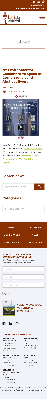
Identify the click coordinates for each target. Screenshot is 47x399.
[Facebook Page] (34, 2)
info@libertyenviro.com (30, 8)
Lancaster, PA (30, 338)
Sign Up (7, 293)
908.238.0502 (10, 382)
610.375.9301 (10, 350)
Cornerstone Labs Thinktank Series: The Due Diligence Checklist (20, 159)
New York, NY (30, 355)
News (35, 235)
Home (11, 227)
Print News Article (16, 91)
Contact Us (11, 242)
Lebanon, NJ (9, 370)
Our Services (12, 235)
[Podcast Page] (42, 2)
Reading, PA (8, 338)
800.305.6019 (37, 5)
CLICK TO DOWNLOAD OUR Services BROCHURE (29, 308)
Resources (35, 242)
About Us (35, 227)
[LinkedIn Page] (39, 2)
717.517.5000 (31, 348)
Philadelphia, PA (11, 355)
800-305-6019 (10, 365)
